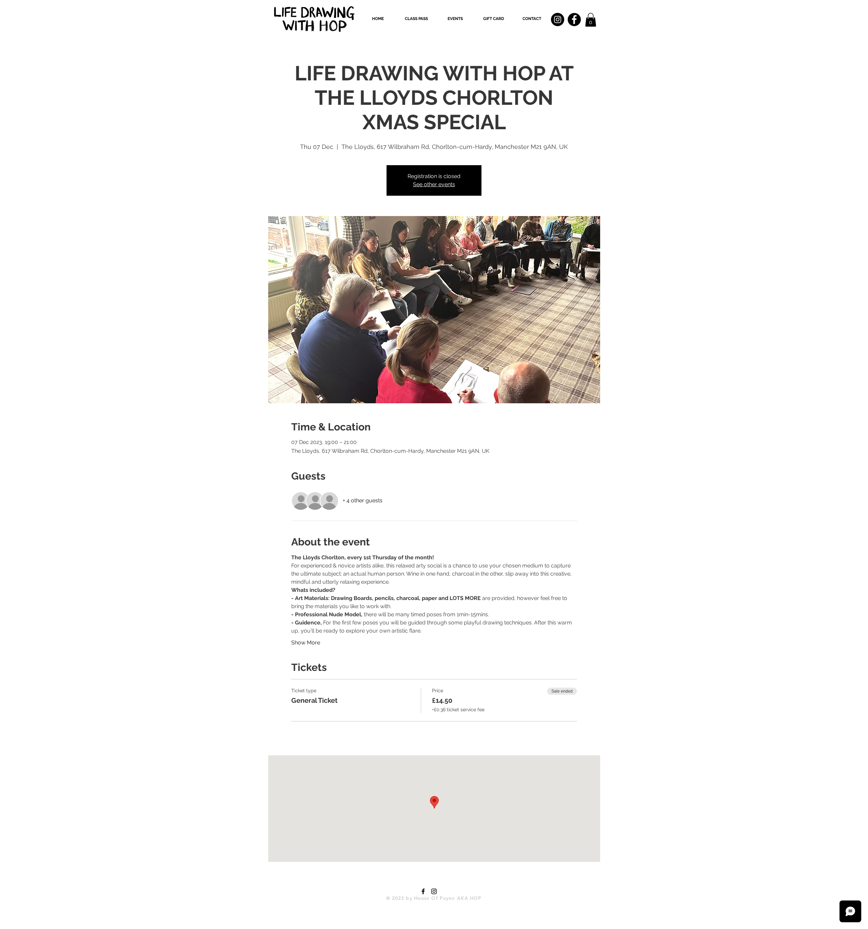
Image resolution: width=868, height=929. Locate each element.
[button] (416, 19)
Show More (305, 642)
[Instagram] (557, 19)
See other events (434, 184)
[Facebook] (574, 19)
